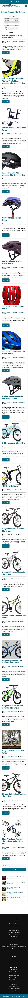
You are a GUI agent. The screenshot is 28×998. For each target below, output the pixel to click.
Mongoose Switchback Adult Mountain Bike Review (12, 706)
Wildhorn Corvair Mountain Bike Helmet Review (12, 397)
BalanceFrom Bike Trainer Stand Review (14, 128)
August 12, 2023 (6, 357)
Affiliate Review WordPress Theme (10, 996)
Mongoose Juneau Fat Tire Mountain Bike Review (12, 661)
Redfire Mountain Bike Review (13, 443)
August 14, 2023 (6, 41)
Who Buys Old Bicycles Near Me (14, 897)
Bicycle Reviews (14, 922)
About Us (14, 948)
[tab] (26, 6)
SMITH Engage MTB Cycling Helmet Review (12, 36)
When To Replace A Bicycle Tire (13, 887)
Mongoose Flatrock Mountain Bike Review (13, 529)
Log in (14, 959)
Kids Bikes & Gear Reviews (14, 932)
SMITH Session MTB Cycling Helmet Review (12, 262)
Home (14, 917)
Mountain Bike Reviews (14, 930)
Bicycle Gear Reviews (14, 934)
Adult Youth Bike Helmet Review (11, 218)
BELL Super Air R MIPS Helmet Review (13, 307)
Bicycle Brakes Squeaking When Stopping (16, 882)
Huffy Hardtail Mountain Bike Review (13, 751)
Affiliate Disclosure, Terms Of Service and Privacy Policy (14, 946)
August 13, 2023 (6, 133)
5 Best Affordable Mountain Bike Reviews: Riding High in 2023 (12, 841)
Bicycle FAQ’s (14, 936)
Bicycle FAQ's (14, 969)
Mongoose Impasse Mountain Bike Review (13, 573)
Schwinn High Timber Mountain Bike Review (14, 795)
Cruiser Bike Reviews (14, 928)
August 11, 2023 (6, 402)
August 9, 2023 (6, 534)
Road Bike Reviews (14, 926)
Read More (6, 53)
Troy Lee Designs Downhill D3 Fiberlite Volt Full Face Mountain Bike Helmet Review (13, 81)
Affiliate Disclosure (14, 944)
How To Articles (14, 920)
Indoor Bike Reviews (14, 986)
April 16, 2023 (6, 847)
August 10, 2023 (6, 446)
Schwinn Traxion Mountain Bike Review (14, 616)
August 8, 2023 (6, 756)
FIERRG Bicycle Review (10, 486)
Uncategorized (14, 990)
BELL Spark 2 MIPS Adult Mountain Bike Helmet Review (13, 173)
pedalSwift (15, 41)
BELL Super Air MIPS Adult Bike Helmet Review (13, 352)
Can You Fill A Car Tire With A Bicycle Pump (16, 876)
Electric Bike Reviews (14, 923)
